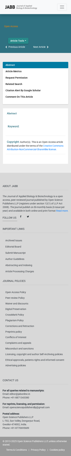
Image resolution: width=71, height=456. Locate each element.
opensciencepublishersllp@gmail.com (29, 407)
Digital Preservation (15, 309)
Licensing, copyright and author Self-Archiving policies (34, 354)
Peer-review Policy (15, 297)
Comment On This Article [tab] (19, 96)
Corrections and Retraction (19, 326)
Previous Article (16, 47)
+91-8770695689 (20, 428)
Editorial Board (13, 246)
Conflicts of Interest (15, 337)
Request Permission (17, 77)
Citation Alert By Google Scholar (23, 90)
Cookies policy (57, 449)
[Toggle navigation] (62, 7)
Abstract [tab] (10, 65)
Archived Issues (13, 240)
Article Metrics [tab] (14, 71)
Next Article (39, 47)
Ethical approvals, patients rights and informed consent (34, 360)
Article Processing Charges (19, 271)
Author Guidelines (14, 259)
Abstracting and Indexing (18, 265)
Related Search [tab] (14, 84)
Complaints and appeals (18, 343)
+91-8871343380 (20, 397)
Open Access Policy (15, 292)
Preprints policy (13, 331)
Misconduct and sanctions (19, 348)
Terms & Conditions (16, 449)
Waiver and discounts (16, 303)
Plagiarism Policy (14, 320)
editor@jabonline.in (19, 394)
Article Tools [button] (17, 40)
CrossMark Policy (14, 314)
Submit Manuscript (15, 252)
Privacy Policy (38, 449)
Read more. (62, 210)
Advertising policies (15, 365)
